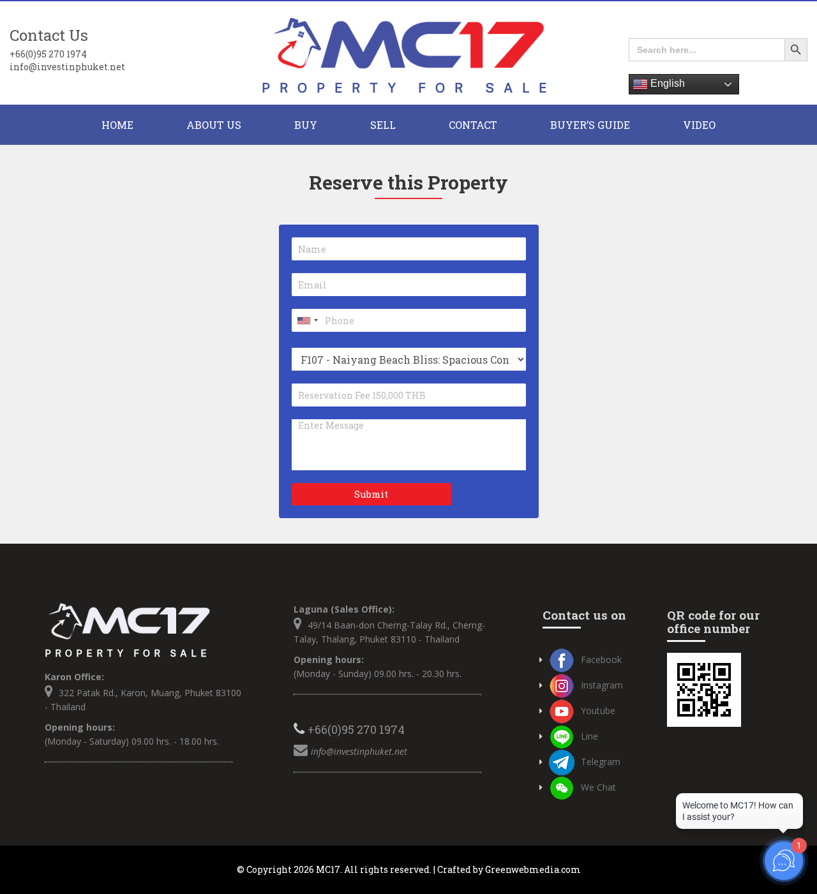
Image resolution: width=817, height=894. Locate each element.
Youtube (598, 710)
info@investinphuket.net (67, 67)
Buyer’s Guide (590, 124)
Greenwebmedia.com (533, 869)
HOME (117, 124)
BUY (305, 124)
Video (699, 124)
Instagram (602, 685)
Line (589, 736)
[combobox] (307, 320)
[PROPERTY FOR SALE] (408, 53)
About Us (213, 124)
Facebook (601, 659)
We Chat (598, 787)
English (666, 83)
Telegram (600, 762)
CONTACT (473, 124)
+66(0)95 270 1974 (48, 54)
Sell (383, 124)
